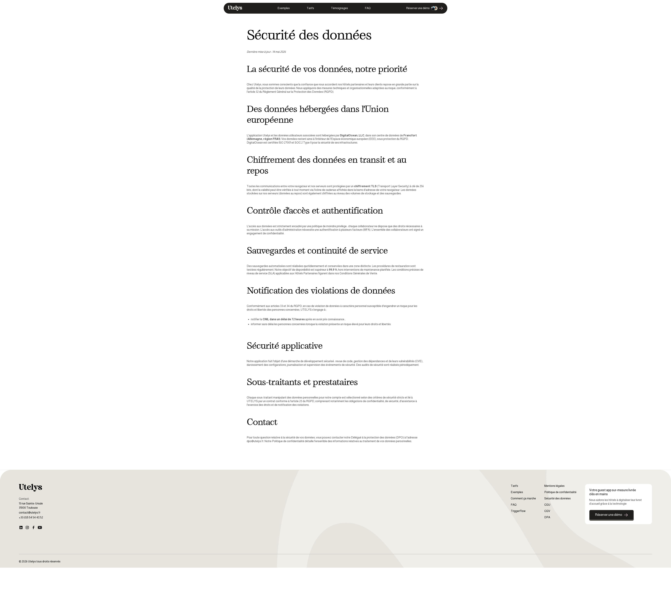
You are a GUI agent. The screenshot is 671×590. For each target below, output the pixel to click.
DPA (547, 517)
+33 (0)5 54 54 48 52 (31, 517)
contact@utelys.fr (29, 512)
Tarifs (310, 8)
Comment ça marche (523, 498)
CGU (547, 504)
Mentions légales (554, 485)
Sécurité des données (557, 498)
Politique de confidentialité (288, 441)
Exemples (283, 8)
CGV (547, 511)
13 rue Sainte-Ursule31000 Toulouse (31, 505)
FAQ (368, 8)
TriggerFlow (518, 511)
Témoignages (339, 8)
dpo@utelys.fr (255, 441)
